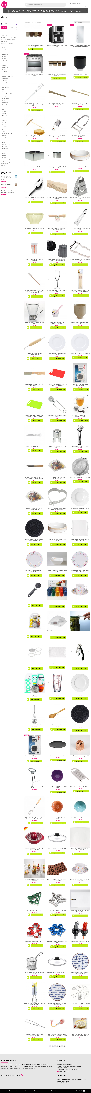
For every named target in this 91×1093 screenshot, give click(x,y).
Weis (3, 153)
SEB (3, 142)
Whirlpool (4, 155)
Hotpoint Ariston (6, 93)
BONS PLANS (71, 11)
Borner (3, 65)
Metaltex (4, 115)
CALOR (3, 71)
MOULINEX (4, 118)
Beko (3, 58)
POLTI (3, 126)
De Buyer (4, 78)
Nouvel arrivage (4, 159)
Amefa (3, 49)
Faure (3, 91)
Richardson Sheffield (7, 133)
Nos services (78, 11)
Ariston (3, 52)
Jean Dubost (5, 98)
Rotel (3, 137)
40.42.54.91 (67, 1069)
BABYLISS (4, 54)
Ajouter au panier (37, 49)
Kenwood (4, 102)
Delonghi (4, 80)
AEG (3, 47)
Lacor (3, 109)
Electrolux (4, 87)
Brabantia (4, 67)
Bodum (3, 60)
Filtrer (4, 27)
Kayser (3, 100)
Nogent (3, 120)
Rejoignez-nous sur (11, 1075)
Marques (3, 46)
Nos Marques (63, 11)
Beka (3, 56)
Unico (3, 151)
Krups (3, 107)
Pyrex (3, 129)
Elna (3, 89)
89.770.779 (76, 1069)
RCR (3, 131)
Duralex (4, 82)
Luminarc (4, 113)
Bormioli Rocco (5, 63)
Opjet (3, 124)
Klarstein (4, 104)
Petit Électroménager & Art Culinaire (29, 11)
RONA (3, 135)
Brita (3, 69)
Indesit (3, 96)
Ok (84, 1090)
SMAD (2, 165)
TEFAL (3, 146)
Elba (3, 85)
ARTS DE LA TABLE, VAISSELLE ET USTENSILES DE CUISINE (49, 11)
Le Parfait (4, 111)
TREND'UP (4, 148)
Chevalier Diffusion (6, 76)
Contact (85, 11)
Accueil (6, 11)
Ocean (3, 122)
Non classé (3, 157)
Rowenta (4, 140)
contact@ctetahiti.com (64, 1071)
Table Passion (5, 144)
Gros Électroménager (14, 11)
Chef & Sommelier (6, 74)
